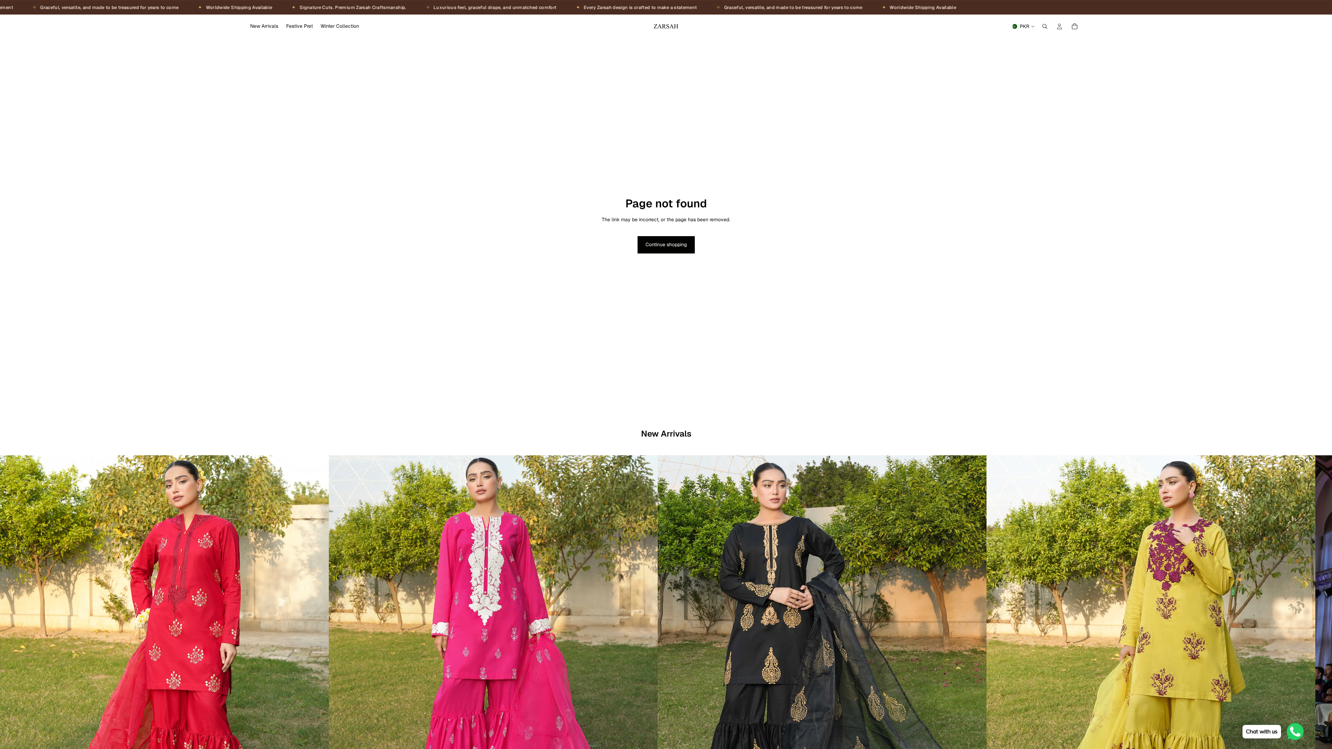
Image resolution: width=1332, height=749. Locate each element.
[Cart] (1074, 26)
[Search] (1044, 26)
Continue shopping (666, 244)
